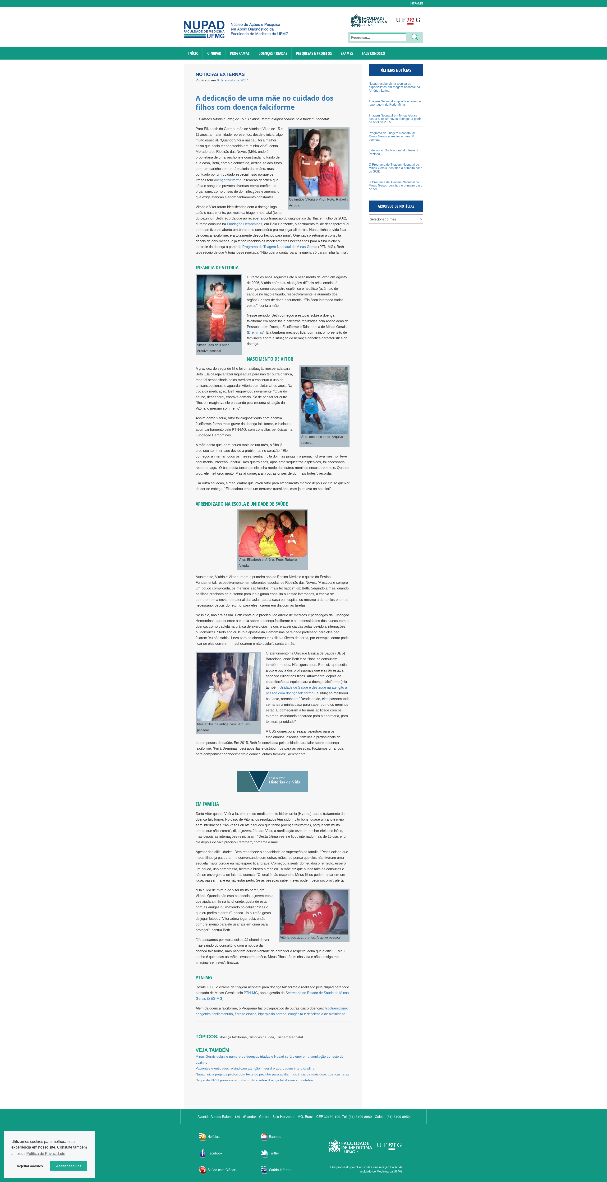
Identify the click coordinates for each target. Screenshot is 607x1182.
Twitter (274, 1153)
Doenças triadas (272, 53)
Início (193, 53)
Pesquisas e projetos (314, 53)
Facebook (214, 1153)
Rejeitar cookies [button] (30, 1166)
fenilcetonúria (222, 1014)
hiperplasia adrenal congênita (280, 1014)
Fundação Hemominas (244, 224)
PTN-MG (250, 993)
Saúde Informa (280, 1169)
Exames (347, 53)
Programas (240, 53)
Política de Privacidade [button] (45, 1154)
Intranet (416, 3)
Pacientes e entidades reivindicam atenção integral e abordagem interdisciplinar (256, 1068)
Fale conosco (373, 53)
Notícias (213, 1136)
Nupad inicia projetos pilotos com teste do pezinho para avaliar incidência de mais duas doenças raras (272, 1074)
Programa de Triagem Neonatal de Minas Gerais (279, 247)
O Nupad (214, 53)
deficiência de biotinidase (326, 1014)
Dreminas (255, 332)
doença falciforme (228, 180)
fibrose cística (245, 1014)
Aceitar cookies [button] (68, 1166)
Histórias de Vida (261, 1037)
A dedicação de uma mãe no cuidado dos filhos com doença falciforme (264, 102)
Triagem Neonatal (289, 1037)
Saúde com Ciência (222, 1169)
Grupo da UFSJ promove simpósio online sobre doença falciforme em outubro (254, 1080)
